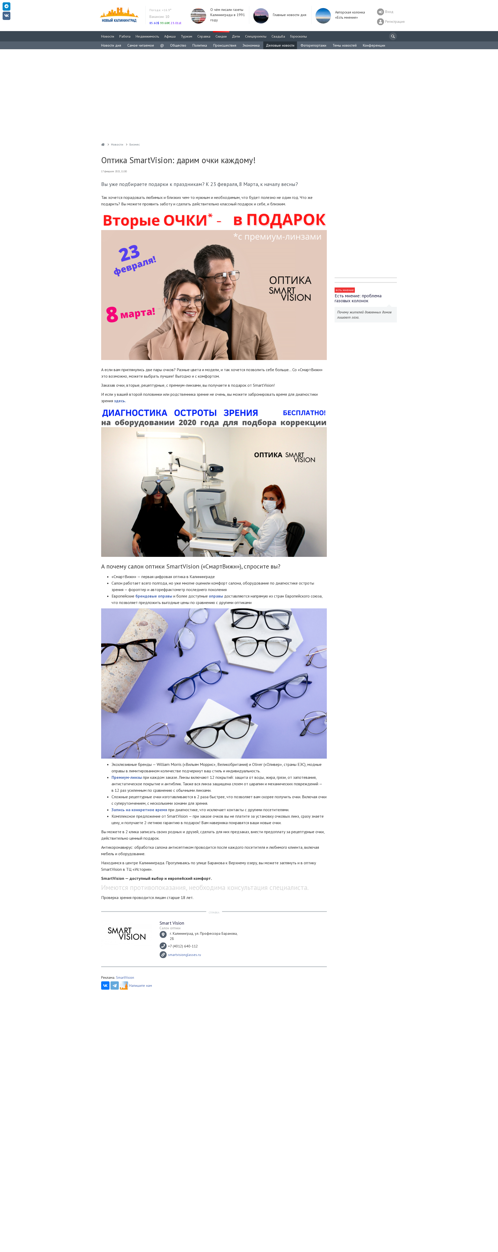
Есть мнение (345, 290)
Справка (203, 36)
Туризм (186, 36)
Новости (107, 36)
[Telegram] (114, 985)
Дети (236, 36)
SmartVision (125, 977)
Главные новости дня (289, 14)
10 (159, 16)
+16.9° (160, 10)
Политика (199, 45)
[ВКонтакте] (105, 985)
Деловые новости (280, 45)
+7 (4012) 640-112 (183, 946)
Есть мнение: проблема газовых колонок (358, 298)
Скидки (221, 36)
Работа (124, 36)
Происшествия (224, 45)
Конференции (374, 45)
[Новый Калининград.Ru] (103, 144)
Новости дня (111, 45)
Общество (178, 45)
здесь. (120, 400)
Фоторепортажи (313, 45)
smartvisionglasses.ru (184, 954)
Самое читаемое (140, 45)
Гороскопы (298, 36)
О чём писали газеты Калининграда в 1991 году (227, 14)
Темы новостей (345, 45)
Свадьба (278, 36)
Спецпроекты (255, 36)
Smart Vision (172, 923)
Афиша (170, 36)
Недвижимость (147, 36)
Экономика (251, 45)
